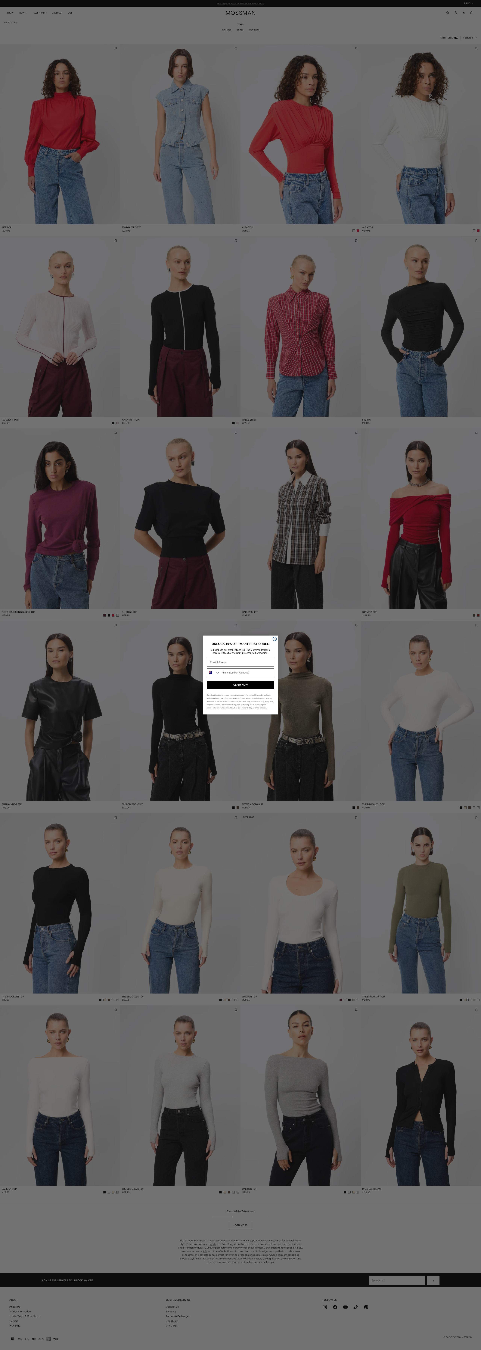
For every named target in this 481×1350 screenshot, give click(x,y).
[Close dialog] (275, 639)
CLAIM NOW (240, 684)
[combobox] (213, 673)
